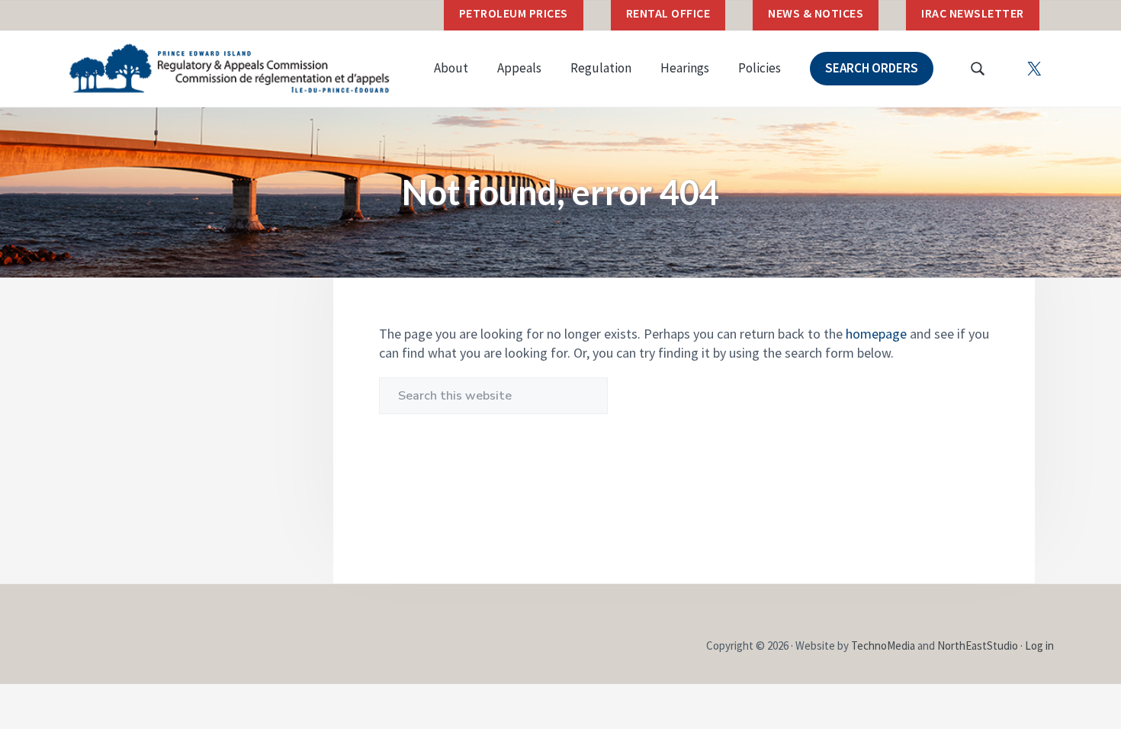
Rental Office (668, 13)
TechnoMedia (883, 645)
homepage (876, 333)
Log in (1039, 645)
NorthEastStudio (977, 645)
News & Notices (815, 13)
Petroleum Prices (513, 13)
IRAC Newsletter (972, 13)
